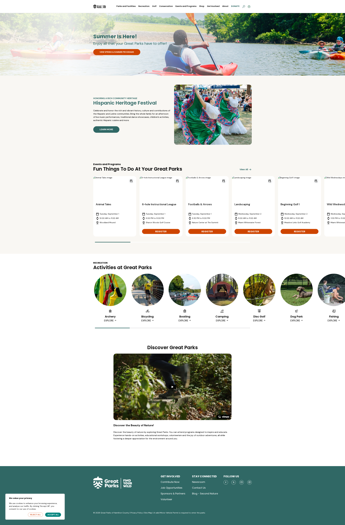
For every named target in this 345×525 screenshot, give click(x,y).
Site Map (148, 513)
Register (161, 231)
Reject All (35, 514)
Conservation (166, 6)
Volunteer (166, 499)
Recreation (143, 6)
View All (246, 169)
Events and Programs (185, 6)
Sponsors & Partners (173, 493)
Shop (201, 6)
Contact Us (199, 487)
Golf (154, 6)
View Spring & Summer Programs (117, 52)
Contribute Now (170, 482)
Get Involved (213, 6)
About (225, 6)
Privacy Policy (137, 513)
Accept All (53, 514)
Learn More (106, 129)
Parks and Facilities (126, 6)
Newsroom (198, 482)
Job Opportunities (171, 487)
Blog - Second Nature (205, 493)
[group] (114, 206)
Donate (235, 6)
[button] (243, 6)
